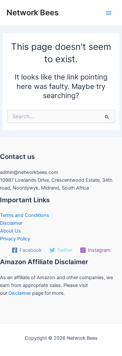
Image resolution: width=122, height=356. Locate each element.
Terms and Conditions (24, 215)
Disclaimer (11, 223)
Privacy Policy (15, 239)
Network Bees (33, 12)
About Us (10, 231)
